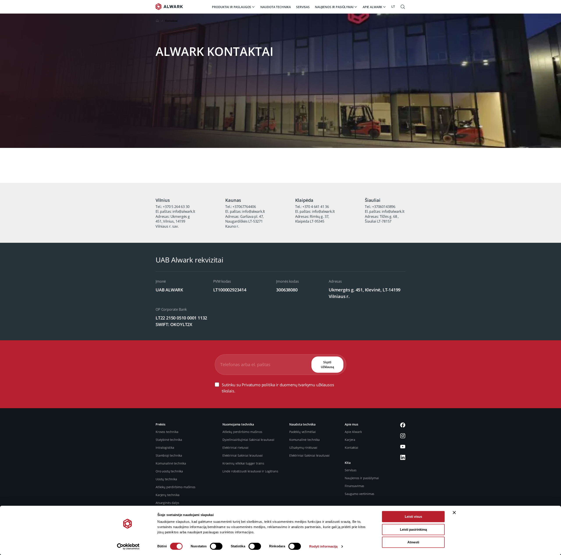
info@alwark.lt (183, 211)
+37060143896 (383, 206)
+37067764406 (244, 206)
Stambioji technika (169, 455)
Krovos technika (167, 432)
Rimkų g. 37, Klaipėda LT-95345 (312, 219)
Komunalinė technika (171, 463)
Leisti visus (413, 516)
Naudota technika (275, 7)
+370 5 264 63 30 (176, 206)
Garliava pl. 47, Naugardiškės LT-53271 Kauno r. (244, 221)
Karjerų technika (167, 495)
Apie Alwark (353, 432)
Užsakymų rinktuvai (303, 447)
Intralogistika (165, 447)
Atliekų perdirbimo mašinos (175, 487)
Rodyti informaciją (323, 546)
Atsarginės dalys (167, 503)
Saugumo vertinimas (359, 494)
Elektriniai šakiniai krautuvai (242, 455)
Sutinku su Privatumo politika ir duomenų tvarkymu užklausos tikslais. (278, 388)
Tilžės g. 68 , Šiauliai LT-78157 (382, 219)
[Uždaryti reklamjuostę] (454, 512)
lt (393, 6)
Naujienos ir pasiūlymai (362, 478)
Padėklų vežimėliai (302, 432)
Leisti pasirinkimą (413, 529)
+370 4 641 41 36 (315, 206)
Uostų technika (166, 479)
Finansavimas (354, 486)
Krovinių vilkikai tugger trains (243, 463)
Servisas (303, 7)
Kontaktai (351, 447)
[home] (157, 21)
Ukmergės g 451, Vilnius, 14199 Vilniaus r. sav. (173, 221)
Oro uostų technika (169, 471)
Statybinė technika (169, 440)
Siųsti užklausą (327, 364)
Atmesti (413, 542)
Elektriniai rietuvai (235, 447)
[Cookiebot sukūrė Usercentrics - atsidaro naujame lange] (128, 546)
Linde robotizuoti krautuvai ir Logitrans (250, 471)
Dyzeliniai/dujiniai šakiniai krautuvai (248, 440)
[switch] (216, 546)
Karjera (350, 440)
